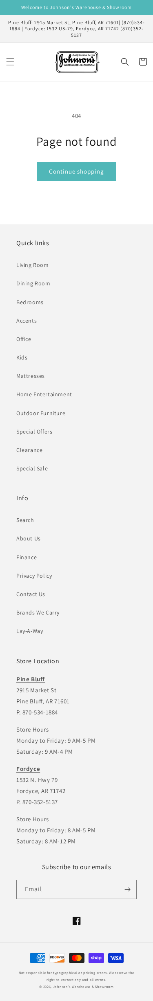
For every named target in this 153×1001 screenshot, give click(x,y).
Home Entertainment (44, 394)
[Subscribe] (127, 889)
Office (23, 339)
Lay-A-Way (29, 631)
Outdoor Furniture (40, 413)
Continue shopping (76, 171)
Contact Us (30, 594)
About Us (28, 538)
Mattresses (30, 376)
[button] (10, 62)
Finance (26, 557)
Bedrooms (30, 302)
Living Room (32, 265)
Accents (26, 320)
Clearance (29, 450)
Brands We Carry (38, 612)
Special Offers (34, 431)
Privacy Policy (34, 575)
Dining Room (33, 283)
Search (25, 520)
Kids (21, 357)
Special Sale (32, 468)
